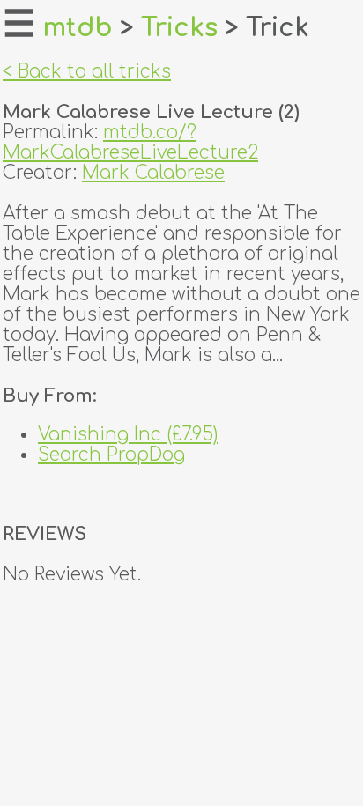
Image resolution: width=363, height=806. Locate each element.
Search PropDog (111, 455)
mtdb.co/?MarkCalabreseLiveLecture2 (130, 142)
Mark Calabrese (153, 173)
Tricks (179, 28)
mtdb (77, 28)
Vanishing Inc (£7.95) (128, 435)
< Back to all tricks (87, 72)
